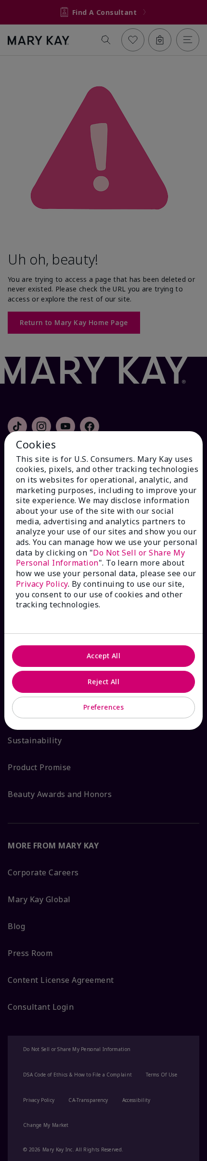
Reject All (103, 681)
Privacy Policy (42, 584)
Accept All (103, 655)
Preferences (103, 707)
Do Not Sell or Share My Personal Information (100, 557)
